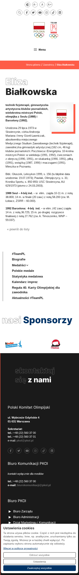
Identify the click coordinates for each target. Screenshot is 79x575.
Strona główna (33, 65)
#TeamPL (18, 254)
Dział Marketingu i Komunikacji (34, 522)
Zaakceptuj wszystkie (39, 568)
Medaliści (19, 265)
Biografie (18, 259)
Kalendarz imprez (25, 282)
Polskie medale (23, 271)
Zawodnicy (48, 65)
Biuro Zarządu (23, 511)
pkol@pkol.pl (25, 440)
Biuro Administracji (26, 517)
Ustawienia (39, 561)
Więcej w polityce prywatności (20, 548)
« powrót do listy (18, 229)
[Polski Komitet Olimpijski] (45, 30)
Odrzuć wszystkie (39, 555)
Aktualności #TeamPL (27, 298)
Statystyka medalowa (27, 276)
